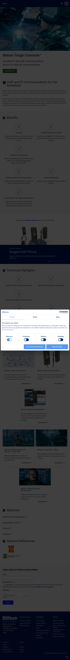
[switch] (26, 339)
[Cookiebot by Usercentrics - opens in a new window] (60, 312)
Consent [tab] (12, 317)
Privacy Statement (8, 329)
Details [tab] (35, 317)
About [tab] (58, 317)
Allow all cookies (57, 346)
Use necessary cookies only (34, 346)
